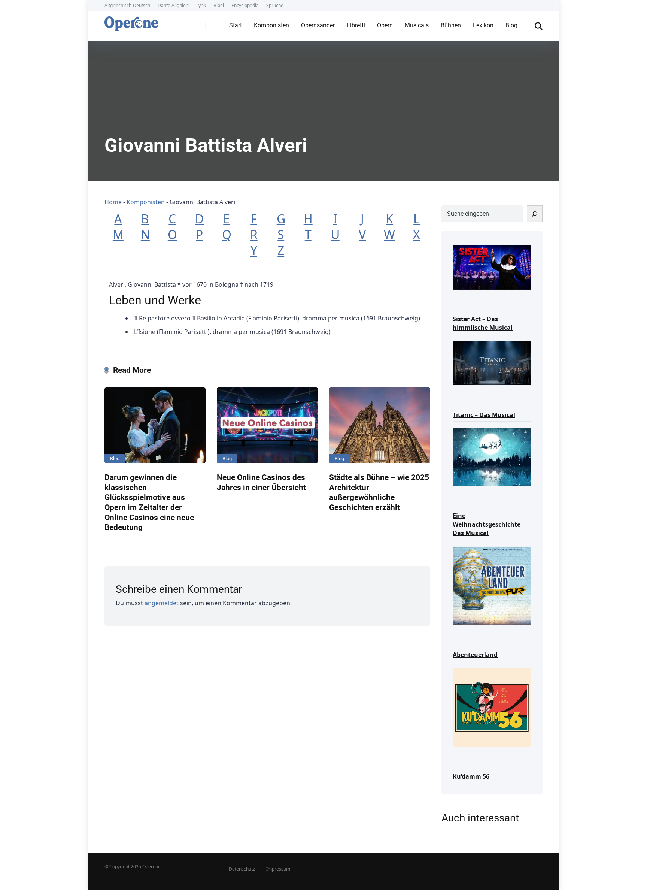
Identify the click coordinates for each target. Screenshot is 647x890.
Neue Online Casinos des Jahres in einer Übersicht (261, 482)
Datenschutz (242, 869)
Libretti (356, 25)
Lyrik (201, 5)
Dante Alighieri (173, 5)
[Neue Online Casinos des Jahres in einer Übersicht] (267, 425)
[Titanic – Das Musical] (492, 362)
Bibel (218, 5)
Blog (511, 25)
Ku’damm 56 (471, 776)
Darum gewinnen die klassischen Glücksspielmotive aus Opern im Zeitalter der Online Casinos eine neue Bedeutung (149, 502)
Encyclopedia (245, 5)
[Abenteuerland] (492, 585)
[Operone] (131, 22)
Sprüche (274, 5)
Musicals (417, 25)
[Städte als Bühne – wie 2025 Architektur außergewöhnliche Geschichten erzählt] (379, 425)
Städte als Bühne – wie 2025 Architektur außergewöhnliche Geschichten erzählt (379, 492)
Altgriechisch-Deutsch (127, 5)
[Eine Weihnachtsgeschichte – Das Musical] (492, 456)
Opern (385, 25)
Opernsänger (318, 25)
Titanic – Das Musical (484, 415)
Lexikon (483, 25)
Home (113, 202)
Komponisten (271, 25)
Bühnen (451, 25)
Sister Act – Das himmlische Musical (483, 323)
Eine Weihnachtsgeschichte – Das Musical (489, 524)
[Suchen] (535, 213)
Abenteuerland (475, 655)
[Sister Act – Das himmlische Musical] (492, 266)
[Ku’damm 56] (492, 707)
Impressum (278, 869)
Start (235, 25)
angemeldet (162, 603)
